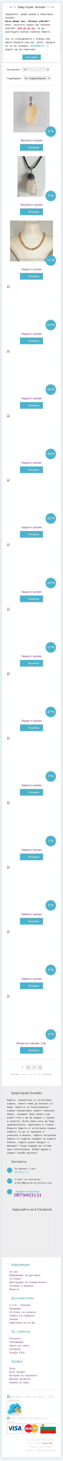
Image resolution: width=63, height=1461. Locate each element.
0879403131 (37, 45)
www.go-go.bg (26, 28)
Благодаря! (32, 57)
